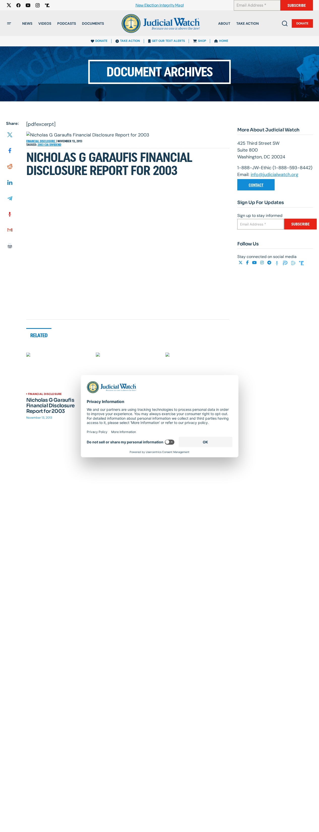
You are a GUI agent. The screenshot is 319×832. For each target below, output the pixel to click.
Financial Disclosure (41, 141)
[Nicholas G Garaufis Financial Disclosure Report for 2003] (58, 370)
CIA (46, 145)
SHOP (202, 41)
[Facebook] (248, 263)
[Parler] (286, 263)
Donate (302, 23)
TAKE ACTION (130, 41)
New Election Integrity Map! (159, 5)
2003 (41, 145)
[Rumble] (294, 263)
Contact (256, 185)
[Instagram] (262, 263)
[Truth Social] (301, 263)
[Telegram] (270, 263)
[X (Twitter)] (241, 263)
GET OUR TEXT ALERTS (168, 41)
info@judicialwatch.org (274, 174)
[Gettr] (278, 263)
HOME (223, 41)
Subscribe (296, 5)
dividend (55, 145)
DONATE (101, 41)
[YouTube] (255, 263)
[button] (9, 23)
